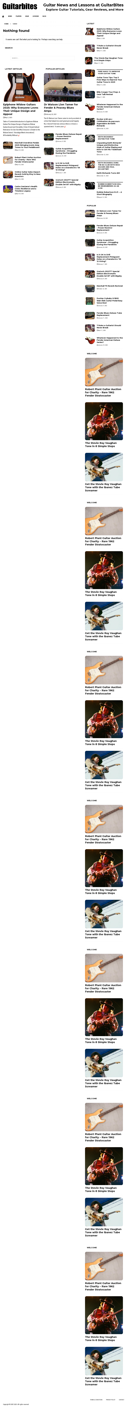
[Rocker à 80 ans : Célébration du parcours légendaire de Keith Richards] (90, 121)
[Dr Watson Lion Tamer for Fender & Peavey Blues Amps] (63, 87)
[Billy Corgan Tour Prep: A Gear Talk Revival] (90, 94)
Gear (27, 16)
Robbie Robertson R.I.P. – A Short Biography (109, 189)
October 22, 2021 (102, 289)
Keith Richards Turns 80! (108, 168)
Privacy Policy (110, 1400)
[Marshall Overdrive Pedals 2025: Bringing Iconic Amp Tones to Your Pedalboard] (8, 145)
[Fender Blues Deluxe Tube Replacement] (90, 315)
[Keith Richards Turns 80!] (90, 164)
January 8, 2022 (61, 141)
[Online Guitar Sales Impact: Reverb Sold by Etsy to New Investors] (8, 174)
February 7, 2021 (61, 173)
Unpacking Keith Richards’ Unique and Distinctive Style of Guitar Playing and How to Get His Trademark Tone (109, 144)
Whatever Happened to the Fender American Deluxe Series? (110, 106)
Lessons (36, 16)
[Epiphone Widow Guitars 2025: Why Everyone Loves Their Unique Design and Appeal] (22, 87)
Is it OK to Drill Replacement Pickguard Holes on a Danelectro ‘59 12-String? (68, 166)
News (10, 16)
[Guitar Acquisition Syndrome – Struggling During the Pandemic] (49, 151)
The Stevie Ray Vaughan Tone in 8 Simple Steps (108, 59)
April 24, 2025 (20, 193)
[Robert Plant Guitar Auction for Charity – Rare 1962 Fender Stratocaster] (8, 160)
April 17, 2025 (102, 51)
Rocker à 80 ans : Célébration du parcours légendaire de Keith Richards (108, 122)
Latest (90, 24)
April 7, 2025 (101, 97)
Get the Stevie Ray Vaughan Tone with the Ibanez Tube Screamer (103, 487)
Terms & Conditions (96, 1400)
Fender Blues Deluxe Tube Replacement (109, 314)
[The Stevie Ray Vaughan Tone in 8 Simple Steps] (88, 60)
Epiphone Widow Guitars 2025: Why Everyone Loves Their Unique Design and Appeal (109, 32)
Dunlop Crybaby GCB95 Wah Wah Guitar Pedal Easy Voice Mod (109, 300)
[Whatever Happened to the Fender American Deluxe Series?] (90, 107)
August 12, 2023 (102, 197)
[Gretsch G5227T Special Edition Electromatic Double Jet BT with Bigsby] (49, 182)
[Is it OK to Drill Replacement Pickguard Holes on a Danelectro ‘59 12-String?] (49, 165)
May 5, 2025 (8, 117)
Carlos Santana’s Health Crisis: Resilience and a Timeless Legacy (26, 188)
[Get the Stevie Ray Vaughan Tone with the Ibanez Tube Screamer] (104, 467)
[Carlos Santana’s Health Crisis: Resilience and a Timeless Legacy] (8, 189)
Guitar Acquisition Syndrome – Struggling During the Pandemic (66, 151)
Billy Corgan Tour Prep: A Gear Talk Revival (108, 93)
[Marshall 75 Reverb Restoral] (90, 288)
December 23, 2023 (103, 128)
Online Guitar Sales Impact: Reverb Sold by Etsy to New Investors (27, 174)
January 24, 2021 (61, 156)
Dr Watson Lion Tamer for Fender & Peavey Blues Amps (61, 107)
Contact (121, 1400)
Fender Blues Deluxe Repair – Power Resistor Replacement (69, 136)
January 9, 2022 (102, 305)
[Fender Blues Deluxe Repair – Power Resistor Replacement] (49, 136)
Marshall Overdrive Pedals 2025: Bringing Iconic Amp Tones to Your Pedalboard (27, 145)
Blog (44, 16)
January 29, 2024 (103, 112)
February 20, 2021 (51, 114)
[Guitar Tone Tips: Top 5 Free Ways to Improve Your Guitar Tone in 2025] (90, 73)
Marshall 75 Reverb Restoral (110, 286)
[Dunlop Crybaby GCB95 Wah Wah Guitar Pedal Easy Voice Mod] (90, 301)
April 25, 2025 (20, 179)
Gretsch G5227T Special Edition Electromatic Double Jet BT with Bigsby (68, 182)
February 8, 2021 (61, 187)
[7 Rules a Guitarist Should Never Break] (90, 48)
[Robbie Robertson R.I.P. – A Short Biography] (90, 185)
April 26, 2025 (20, 164)
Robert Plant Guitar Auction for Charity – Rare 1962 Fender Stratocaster (28, 159)
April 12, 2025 (102, 85)
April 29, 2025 (20, 150)
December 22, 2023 (103, 154)
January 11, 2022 (103, 318)
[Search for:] (42, 58)
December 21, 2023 (103, 176)
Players (18, 16)
